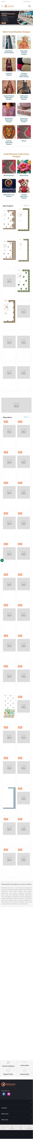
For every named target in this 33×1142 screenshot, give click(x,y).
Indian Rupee (26, 1)
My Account (5, 1114)
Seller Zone (4, 1119)
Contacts (4, 1108)
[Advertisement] (16, 983)
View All (25, 205)
